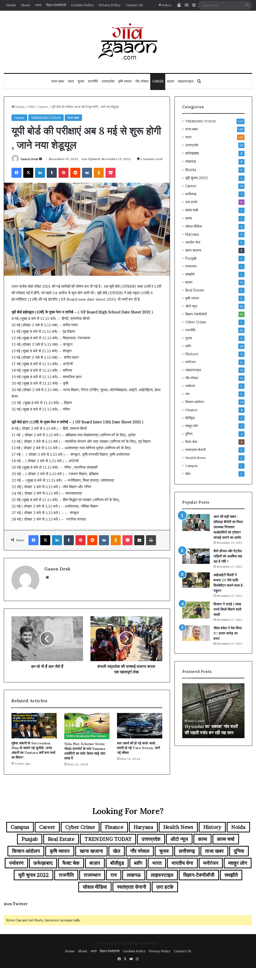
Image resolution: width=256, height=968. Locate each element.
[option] (213, 710)
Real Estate (194, 290)
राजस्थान (191, 266)
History (191, 354)
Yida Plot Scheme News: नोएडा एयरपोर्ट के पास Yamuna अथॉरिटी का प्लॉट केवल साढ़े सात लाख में (84, 751)
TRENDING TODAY (46, 118)
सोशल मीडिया (193, 226)
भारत (38, 5)
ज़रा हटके (191, 202)
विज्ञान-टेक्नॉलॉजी (56, 5)
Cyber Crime (195, 322)
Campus (191, 466)
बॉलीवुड (190, 418)
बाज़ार (170, 81)
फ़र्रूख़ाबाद (192, 153)
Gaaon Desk (29, 159)
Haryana (192, 234)
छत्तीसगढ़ (190, 194)
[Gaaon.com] (128, 42)
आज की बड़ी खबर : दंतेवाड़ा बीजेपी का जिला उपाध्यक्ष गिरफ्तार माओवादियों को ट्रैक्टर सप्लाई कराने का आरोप (228, 527)
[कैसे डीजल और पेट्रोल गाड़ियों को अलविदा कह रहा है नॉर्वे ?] (196, 556)
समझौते (189, 274)
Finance (191, 410)
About (25, 5)
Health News (195, 458)
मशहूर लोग (191, 426)
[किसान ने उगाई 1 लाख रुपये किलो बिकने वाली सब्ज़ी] (196, 610)
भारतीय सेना (192, 242)
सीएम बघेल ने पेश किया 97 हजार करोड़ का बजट (228, 633)
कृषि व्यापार (125, 81)
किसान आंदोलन (194, 402)
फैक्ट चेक (191, 442)
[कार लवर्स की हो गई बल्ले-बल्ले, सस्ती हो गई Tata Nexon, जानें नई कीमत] (139, 725)
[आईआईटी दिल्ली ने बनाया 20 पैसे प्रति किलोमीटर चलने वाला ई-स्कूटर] (196, 580)
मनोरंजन (190, 362)
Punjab (191, 258)
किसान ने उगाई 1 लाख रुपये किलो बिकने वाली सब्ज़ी (227, 609)
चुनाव (81, 81)
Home (11, 5)
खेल (187, 474)
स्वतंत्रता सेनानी (195, 450)
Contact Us (134, 5)
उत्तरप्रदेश (108, 81)
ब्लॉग (188, 346)
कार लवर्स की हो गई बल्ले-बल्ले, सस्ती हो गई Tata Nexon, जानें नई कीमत (138, 748)
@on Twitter (16, 903)
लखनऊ (190, 161)
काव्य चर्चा (191, 210)
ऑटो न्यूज (191, 306)
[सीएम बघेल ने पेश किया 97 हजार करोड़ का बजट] (196, 633)
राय (187, 394)
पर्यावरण (190, 386)
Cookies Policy (82, 5)
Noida (190, 169)
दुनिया (188, 434)
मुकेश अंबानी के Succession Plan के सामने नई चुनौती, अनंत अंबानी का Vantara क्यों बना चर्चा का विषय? (33, 750)
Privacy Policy (109, 5)
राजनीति (93, 81)
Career (158, 81)
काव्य (188, 218)
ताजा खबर (57, 81)
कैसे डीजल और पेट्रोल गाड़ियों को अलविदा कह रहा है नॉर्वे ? (228, 556)
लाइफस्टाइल (186, 81)
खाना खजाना (193, 250)
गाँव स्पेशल (141, 81)
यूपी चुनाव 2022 (196, 178)
